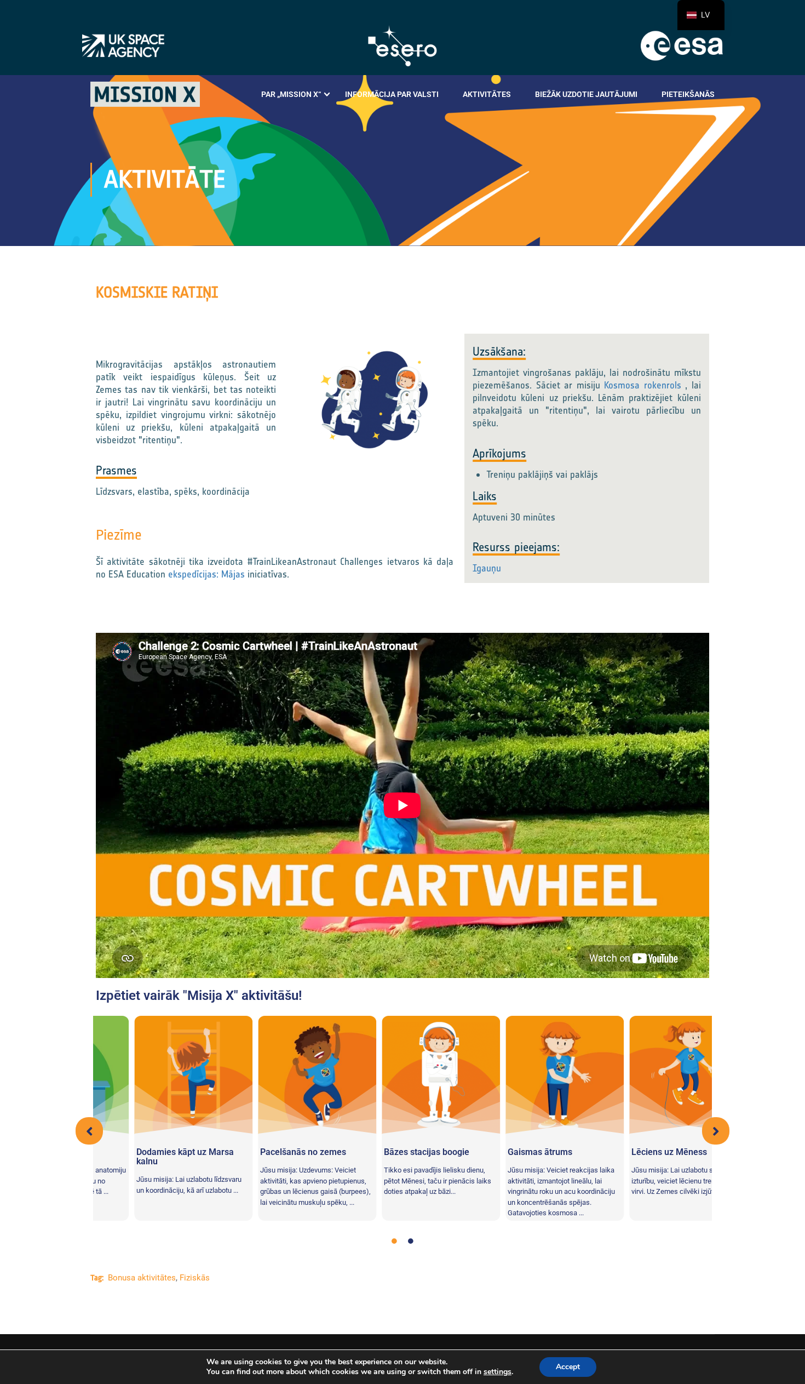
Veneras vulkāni (624, 1152)
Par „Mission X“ (291, 94)
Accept (568, 1367)
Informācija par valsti (392, 94)
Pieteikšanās (688, 94)
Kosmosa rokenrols (642, 385)
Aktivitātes (487, 94)
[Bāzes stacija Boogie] (279, 1075)
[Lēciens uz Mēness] (526, 1075)
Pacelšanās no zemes (141, 1152)
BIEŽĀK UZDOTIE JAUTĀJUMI (586, 94)
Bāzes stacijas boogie (264, 1152)
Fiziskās (195, 1278)
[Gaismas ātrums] (402, 1075)
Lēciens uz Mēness (507, 1152)
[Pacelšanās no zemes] (155, 1075)
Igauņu (487, 568)
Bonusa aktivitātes (142, 1278)
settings (497, 1372)
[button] (89, 1131)
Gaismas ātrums (378, 1152)
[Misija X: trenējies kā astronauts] (145, 94)
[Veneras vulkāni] (650, 1075)
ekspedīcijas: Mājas (206, 574)
